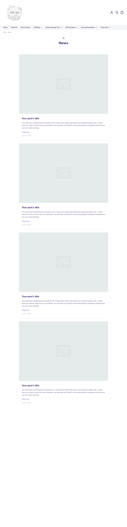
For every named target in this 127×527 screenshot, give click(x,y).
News (63, 43)
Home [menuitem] (5, 27)
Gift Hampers (71, 27)
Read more (25, 132)
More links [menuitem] (105, 27)
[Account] (112, 12)
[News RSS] (63, 38)
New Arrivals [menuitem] (25, 27)
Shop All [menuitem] (14, 27)
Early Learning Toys (53, 27)
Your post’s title (30, 118)
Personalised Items (88, 27)
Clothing (37, 27)
